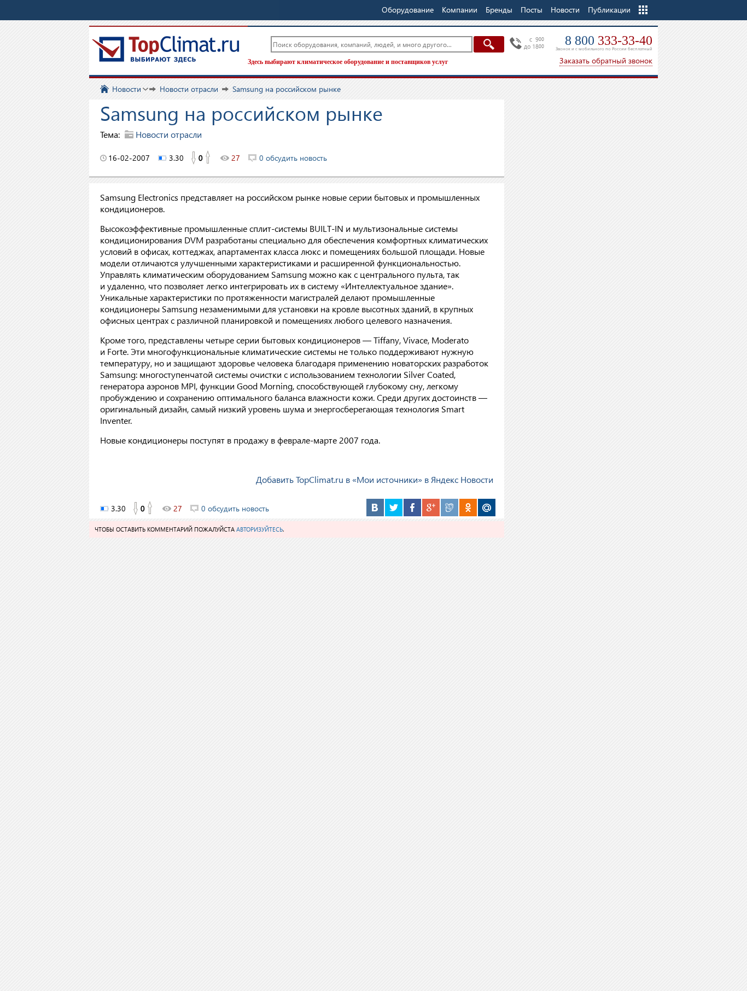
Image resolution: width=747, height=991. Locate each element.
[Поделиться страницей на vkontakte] (375, 507)
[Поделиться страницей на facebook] (412, 507)
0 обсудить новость (293, 158)
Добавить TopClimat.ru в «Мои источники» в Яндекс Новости (374, 479)
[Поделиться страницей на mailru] (486, 507)
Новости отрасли (169, 134)
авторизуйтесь (259, 529)
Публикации (609, 9)
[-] (193, 158)
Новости (565, 9)
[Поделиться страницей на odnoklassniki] (468, 507)
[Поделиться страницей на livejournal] (449, 507)
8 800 (608, 40)
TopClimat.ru (166, 49)
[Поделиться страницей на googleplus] (431, 507)
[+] (208, 158)
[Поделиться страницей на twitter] (393, 507)
